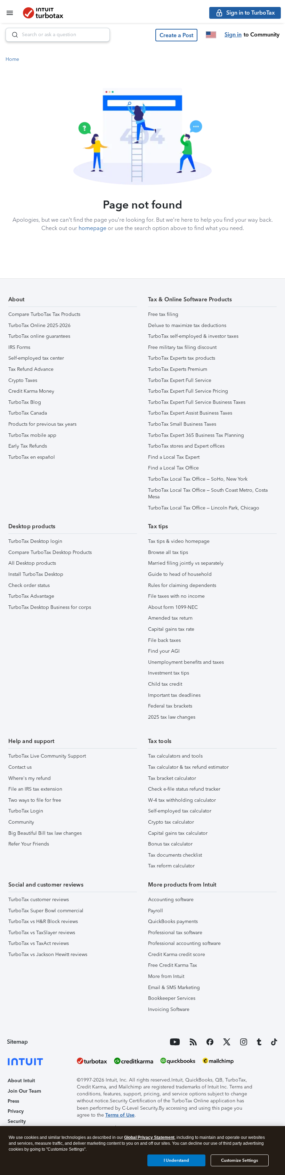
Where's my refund (29, 778)
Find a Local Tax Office (173, 468)
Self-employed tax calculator (179, 811)
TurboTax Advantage (31, 596)
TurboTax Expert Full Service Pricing (188, 391)
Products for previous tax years (42, 424)
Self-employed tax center (36, 358)
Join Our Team (24, 1091)
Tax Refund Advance (31, 369)
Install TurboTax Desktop (35, 574)
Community (21, 822)
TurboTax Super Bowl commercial (45, 911)
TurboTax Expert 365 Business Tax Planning (196, 435)
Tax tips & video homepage (179, 541)
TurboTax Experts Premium (177, 369)
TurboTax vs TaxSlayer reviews (41, 933)
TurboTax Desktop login (35, 541)
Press (13, 1101)
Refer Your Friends (28, 844)
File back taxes (164, 640)
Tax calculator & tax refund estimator (188, 767)
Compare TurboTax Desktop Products (50, 552)
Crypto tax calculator (171, 822)
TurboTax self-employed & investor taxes (193, 336)
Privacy (16, 1111)
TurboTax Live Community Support (47, 756)
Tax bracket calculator (172, 778)
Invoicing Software (168, 1009)
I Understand (176, 1160)
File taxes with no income (176, 596)
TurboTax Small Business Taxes (182, 424)
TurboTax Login (25, 811)
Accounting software (171, 900)
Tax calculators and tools (175, 756)
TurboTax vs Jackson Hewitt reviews (47, 954)
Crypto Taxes (22, 380)
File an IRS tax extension (35, 789)
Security (17, 1121)
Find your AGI (164, 651)
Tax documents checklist (175, 855)
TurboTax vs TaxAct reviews (38, 943)
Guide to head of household (180, 574)
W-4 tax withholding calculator (182, 800)
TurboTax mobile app (32, 435)
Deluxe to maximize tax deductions (187, 325)
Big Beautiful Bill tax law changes (45, 833)
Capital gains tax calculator (177, 833)
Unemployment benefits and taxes (186, 662)
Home (12, 59)
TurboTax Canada (27, 413)
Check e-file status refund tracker (184, 789)
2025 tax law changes (171, 717)
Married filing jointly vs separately (185, 563)
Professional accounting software (184, 943)
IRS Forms (19, 347)
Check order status (29, 585)
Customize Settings (239, 1160)
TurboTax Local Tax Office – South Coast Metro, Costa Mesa (208, 493)
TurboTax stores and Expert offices (186, 446)
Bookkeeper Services (171, 998)
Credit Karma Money (31, 391)
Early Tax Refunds (27, 446)
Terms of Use (120, 1115)
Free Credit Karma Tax (172, 965)
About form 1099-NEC (173, 607)
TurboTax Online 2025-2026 (39, 325)
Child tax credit (165, 684)
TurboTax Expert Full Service (179, 380)
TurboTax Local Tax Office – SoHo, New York (197, 479)
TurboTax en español (31, 457)
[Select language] (211, 34)
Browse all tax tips (168, 552)
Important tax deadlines (174, 695)
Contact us (20, 767)
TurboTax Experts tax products (181, 358)
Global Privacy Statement (149, 1137)
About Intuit (21, 1081)
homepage (92, 228)
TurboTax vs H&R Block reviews (43, 921)
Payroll (155, 911)
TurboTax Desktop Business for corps (49, 607)
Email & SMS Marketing (174, 987)
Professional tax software (175, 933)
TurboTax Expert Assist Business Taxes (190, 413)
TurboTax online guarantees (39, 336)
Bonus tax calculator (170, 844)
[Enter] (12, 35)
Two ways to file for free (34, 800)
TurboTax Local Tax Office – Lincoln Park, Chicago (203, 508)
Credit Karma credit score (176, 954)
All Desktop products (32, 563)
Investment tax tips (168, 673)
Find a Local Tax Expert (174, 457)
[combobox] (58, 35)
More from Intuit (166, 976)
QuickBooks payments (173, 921)
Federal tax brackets (170, 706)
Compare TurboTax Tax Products (44, 314)
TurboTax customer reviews (38, 900)
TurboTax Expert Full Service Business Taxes (196, 402)
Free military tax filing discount (182, 347)
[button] (176, 35)
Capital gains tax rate (171, 629)
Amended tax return (170, 618)
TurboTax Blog (24, 402)
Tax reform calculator (171, 866)
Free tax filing (163, 314)
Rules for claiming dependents (182, 585)
